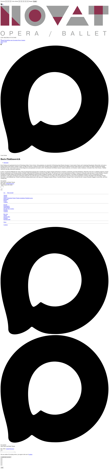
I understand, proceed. (6, 457)
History (5, 198)
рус (4, 192)
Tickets (5, 215)
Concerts (6, 211)
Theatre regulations (20, 198)
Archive (12, 208)
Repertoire (9, 198)
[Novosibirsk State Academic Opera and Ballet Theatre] (54, 36)
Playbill (6, 40)
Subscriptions (7, 207)
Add (2, 467)
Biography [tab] (6, 162)
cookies (30, 454)
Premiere (6, 210)
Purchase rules (7, 219)
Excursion (15, 40)
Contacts (23, 40)
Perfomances (7, 206)
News (19, 40)
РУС (2, 43)
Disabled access (29, 198)
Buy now (10, 40)
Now (9, 208)
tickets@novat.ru (10, 183)
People (14, 198)
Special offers (7, 216)
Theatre (2, 40)
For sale (5, 208)
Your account (4, 41)
